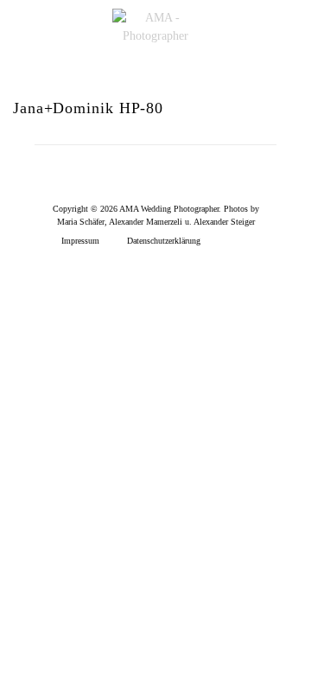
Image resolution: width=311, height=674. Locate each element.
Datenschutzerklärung (163, 240)
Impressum (80, 240)
